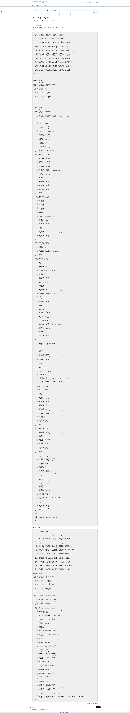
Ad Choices (68, 712)
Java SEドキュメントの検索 (92, 2)
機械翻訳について (65, 14)
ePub (94, 7)
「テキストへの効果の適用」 (49, 27)
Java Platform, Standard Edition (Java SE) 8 (40, 7)
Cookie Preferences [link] (61, 712)
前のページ (95, 12)
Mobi (97, 7)
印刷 (90, 7)
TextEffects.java (38, 23)
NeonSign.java (38, 25)
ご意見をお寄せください (85, 7)
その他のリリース (48, 5)
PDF (92, 7)
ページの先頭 (94, 703)
